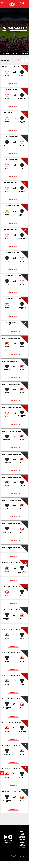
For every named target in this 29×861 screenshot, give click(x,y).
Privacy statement (7, 858)
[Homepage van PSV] (12, 4)
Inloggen (26, 2)
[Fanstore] (19, 2)
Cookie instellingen (22, 858)
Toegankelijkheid (14, 856)
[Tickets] (23, 2)
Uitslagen (15, 53)
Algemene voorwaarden (5, 856)
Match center (13, 83)
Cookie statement (14, 858)
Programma (5, 53)
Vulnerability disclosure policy (23, 856)
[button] (2, 773)
